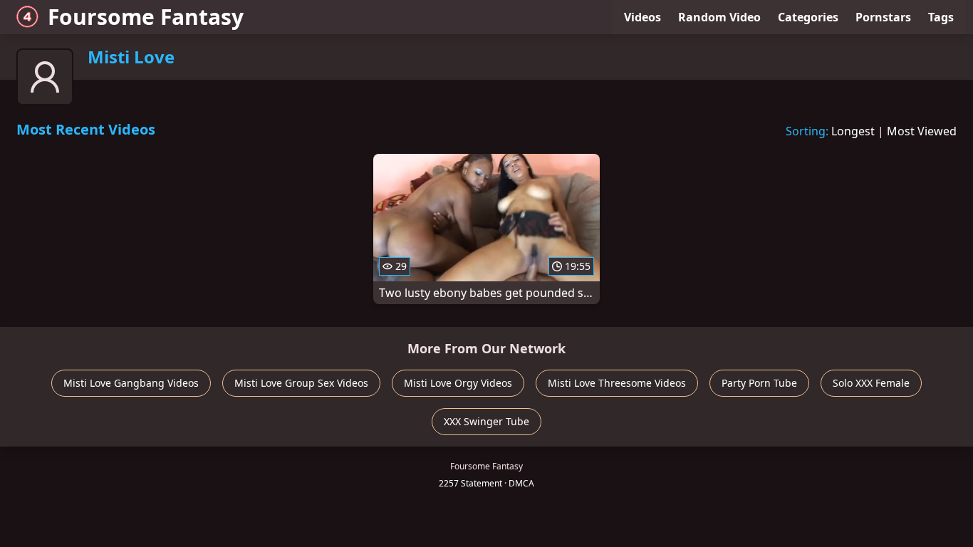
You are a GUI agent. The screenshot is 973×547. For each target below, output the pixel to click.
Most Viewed (922, 131)
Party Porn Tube (759, 383)
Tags (941, 17)
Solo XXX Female (871, 383)
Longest (853, 131)
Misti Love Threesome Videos (617, 383)
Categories (808, 17)
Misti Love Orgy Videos (458, 383)
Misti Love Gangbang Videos (131, 383)
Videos (642, 17)
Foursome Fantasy (146, 16)
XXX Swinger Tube (486, 421)
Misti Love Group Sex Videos (301, 383)
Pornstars (883, 17)
